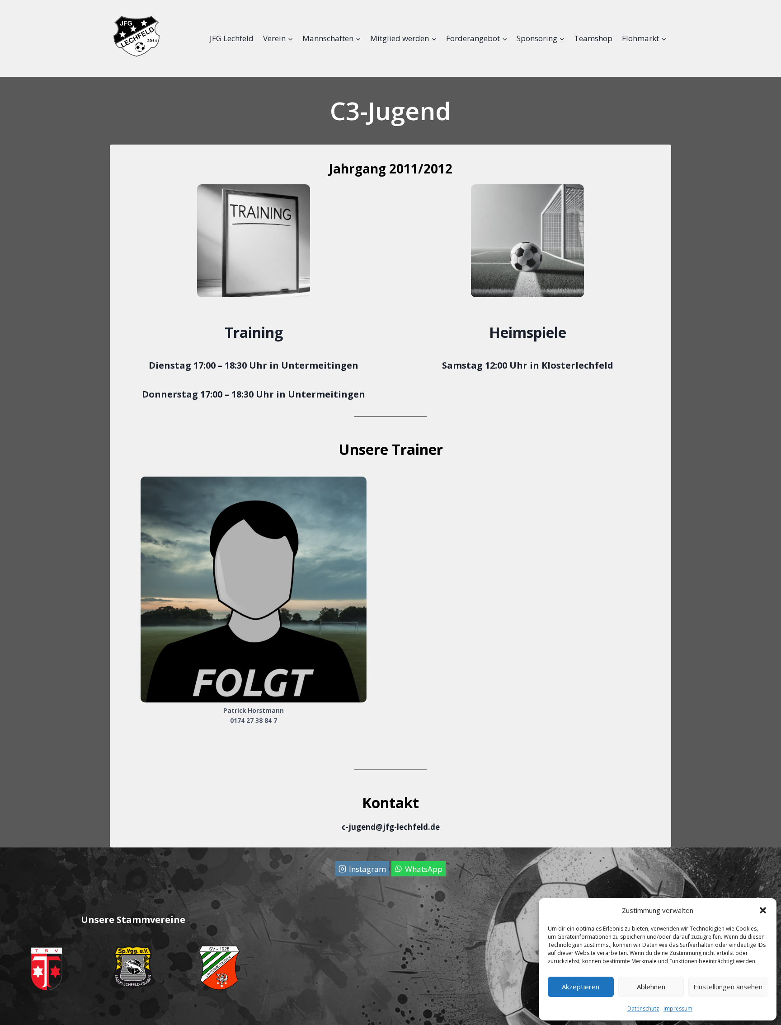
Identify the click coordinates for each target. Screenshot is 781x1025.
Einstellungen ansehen (727, 986)
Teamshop (593, 38)
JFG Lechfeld (232, 38)
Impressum (677, 1008)
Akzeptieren (580, 986)
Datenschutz (643, 1008)
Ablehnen (651, 986)
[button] (762, 910)
